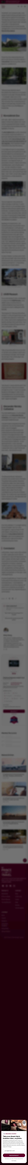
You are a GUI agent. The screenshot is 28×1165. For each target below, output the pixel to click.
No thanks (14, 1160)
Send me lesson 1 (14, 1155)
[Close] (24, 1122)
